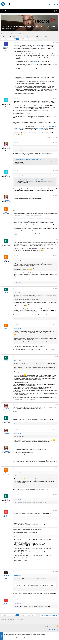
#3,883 (56, 142)
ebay (28, 513)
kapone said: (17, 260)
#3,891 (56, 356)
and (20, 318)
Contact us (31, 626)
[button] (2, 11)
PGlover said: (17, 292)
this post (34, 61)
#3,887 (56, 239)
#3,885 (56, 195)
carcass (6, 515)
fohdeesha (5, 28)
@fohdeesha (42, 54)
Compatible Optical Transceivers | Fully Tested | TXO (28, 159)
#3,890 (56, 324)
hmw (6, 103)
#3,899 (56, 571)
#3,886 (56, 207)
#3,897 (56, 494)
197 (24, 38)
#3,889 (56, 288)
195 (18, 38)
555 (29, 38)
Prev (4, 38)
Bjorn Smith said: (18, 175)
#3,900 (56, 599)
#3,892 (56, 404)
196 (21, 38)
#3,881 (56, 42)
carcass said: (17, 575)
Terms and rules (37, 626)
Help (50, 626)
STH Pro (3, 626)
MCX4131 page (39, 128)
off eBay (37, 45)
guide (48, 54)
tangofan (5, 47)
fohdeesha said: (17, 603)
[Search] (57, 11)
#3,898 (56, 510)
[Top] (55, 626)
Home (52, 626)
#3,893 (56, 416)
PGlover (6, 212)
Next (33, 38)
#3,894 (56, 429)
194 (15, 38)
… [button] (26, 38)
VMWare (46, 233)
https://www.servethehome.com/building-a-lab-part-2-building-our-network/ (32, 218)
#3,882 (56, 98)
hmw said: (16, 147)
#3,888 (56, 255)
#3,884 (56, 170)
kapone (6, 244)
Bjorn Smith (6, 147)
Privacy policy (45, 626)
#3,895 (56, 446)
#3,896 (56, 468)
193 (11, 38)
